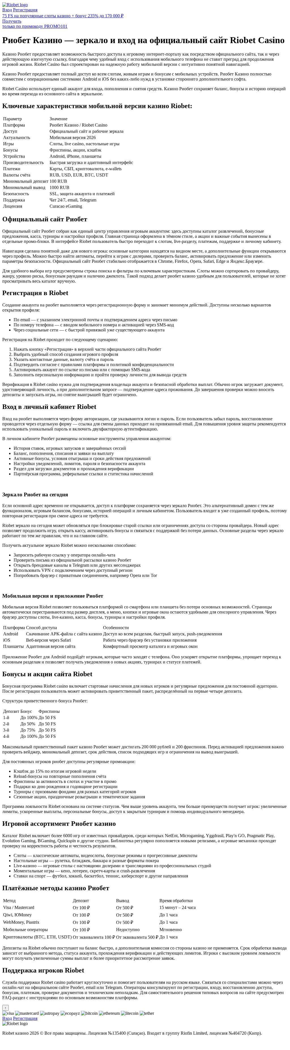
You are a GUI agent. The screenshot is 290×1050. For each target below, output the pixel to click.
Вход (7, 9)
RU (5, 1042)
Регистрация (25, 9)
